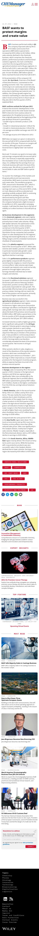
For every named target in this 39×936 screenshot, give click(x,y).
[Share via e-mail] (20, 494)
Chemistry (12, 661)
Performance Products (15, 484)
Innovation (7, 882)
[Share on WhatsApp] (16, 494)
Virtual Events (10, 920)
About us (6, 908)
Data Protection (10, 918)
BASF (9, 44)
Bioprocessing (13, 770)
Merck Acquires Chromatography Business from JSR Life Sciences (13, 773)
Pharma (5, 878)
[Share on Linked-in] (12, 494)
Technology (7, 885)
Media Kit (7, 911)
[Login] (33, 4)
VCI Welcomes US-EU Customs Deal (14, 813)
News (16, 24)
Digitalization (10, 889)
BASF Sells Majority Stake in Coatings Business (18, 663)
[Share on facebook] (3, 494)
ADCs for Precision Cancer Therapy (14, 580)
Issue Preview (9, 922)
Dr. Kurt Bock (11, 473)
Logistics (7, 891)
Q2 (32, 490)
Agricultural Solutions (16, 462)
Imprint (6, 913)
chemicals (18, 467)
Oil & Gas (17, 479)
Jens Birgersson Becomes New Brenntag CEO (18, 739)
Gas (24, 473)
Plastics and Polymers (15, 490)
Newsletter (7, 904)
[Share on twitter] (7, 494)
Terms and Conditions (13, 915)
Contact (6, 906)
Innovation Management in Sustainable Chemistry (10, 534)
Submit (31, 846)
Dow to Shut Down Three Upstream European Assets (11, 699)
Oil (6, 479)
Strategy (6, 880)
